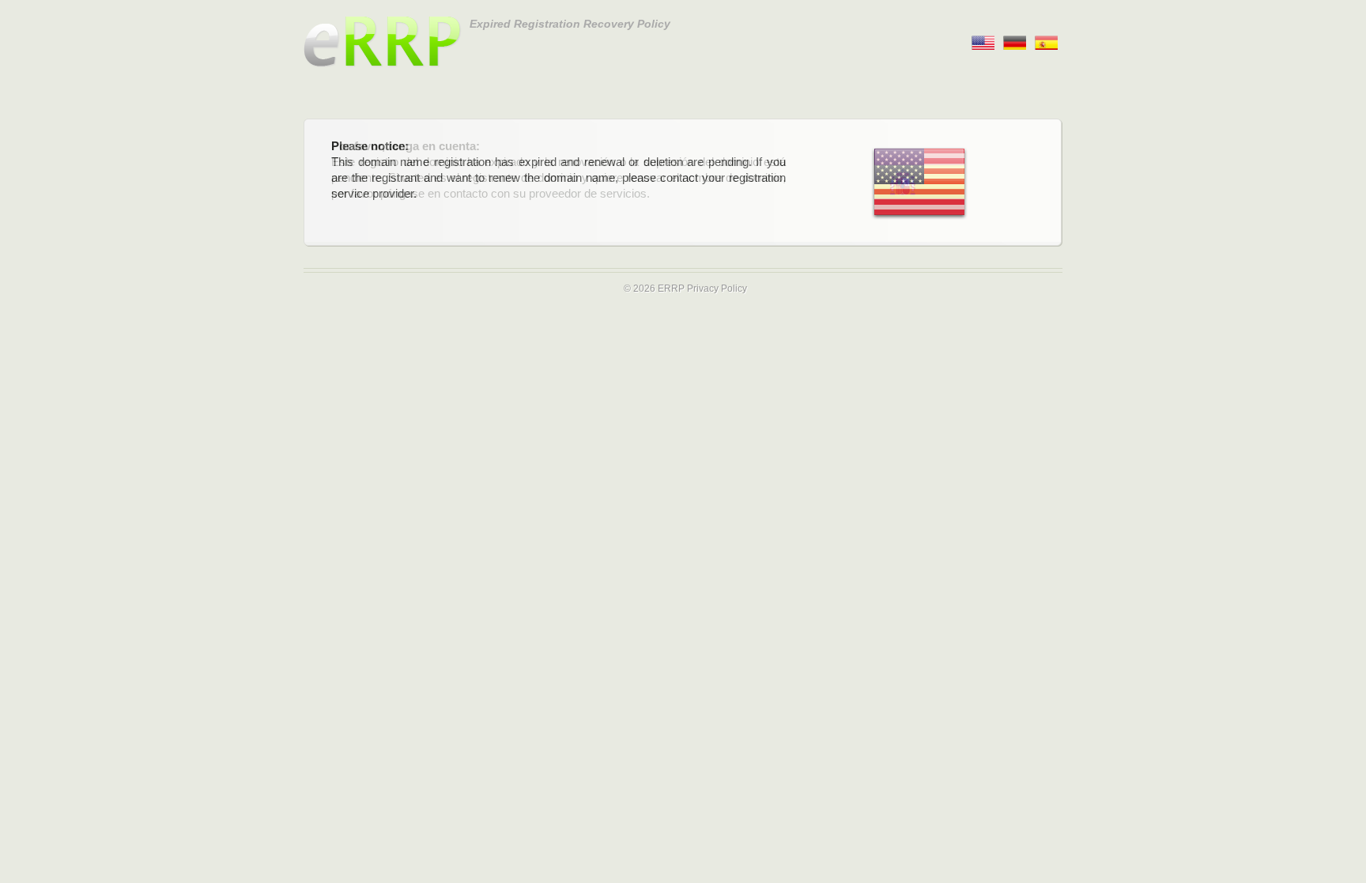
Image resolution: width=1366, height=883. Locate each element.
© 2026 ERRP (654, 288)
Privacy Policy (717, 288)
